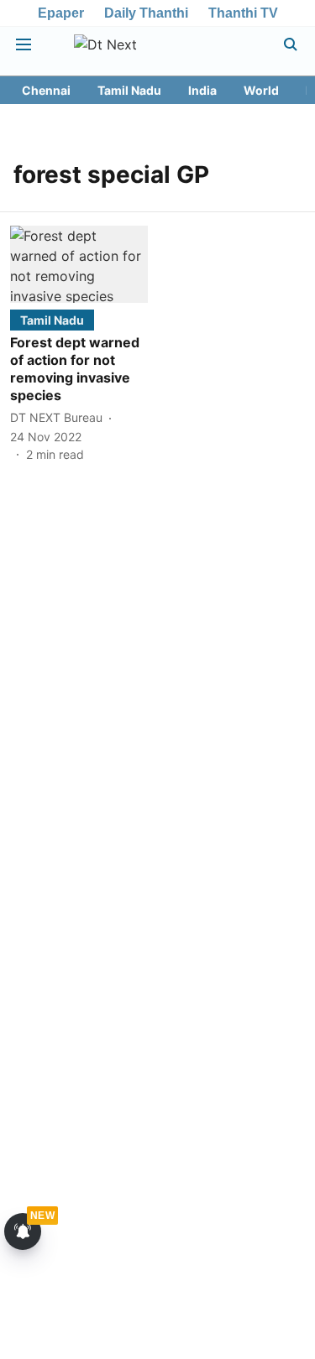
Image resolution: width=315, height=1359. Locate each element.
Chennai (46, 90)
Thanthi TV (243, 13)
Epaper (61, 13)
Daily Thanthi (146, 13)
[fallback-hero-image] (79, 264)
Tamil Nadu (129, 90)
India (202, 90)
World (261, 90)
